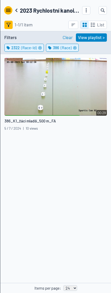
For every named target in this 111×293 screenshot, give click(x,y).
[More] (86, 10)
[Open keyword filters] (8, 25)
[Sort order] (73, 25)
